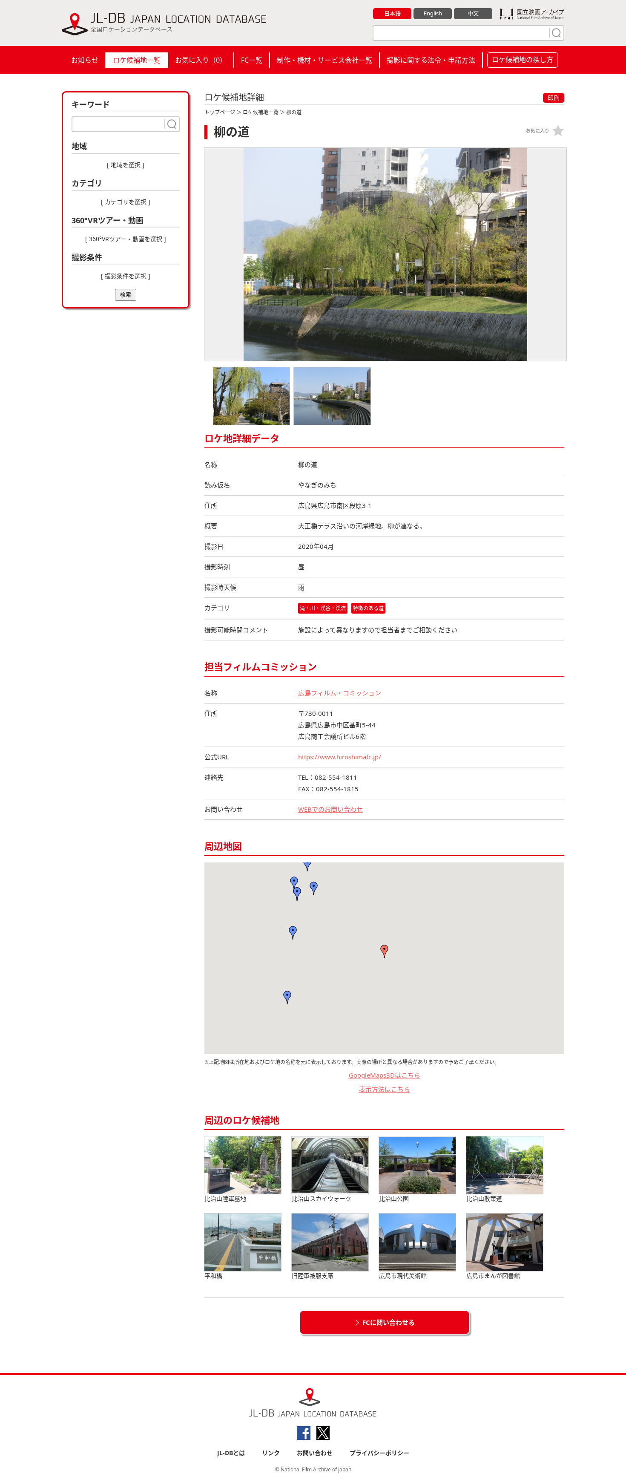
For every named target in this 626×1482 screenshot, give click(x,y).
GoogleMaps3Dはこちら (384, 1075)
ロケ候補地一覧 (137, 60)
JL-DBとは (231, 1453)
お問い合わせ (315, 1453)
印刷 (554, 98)
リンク (271, 1453)
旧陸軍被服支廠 (312, 1276)
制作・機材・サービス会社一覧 (324, 60)
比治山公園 (394, 1198)
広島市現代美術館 (403, 1276)
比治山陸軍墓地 (225, 1198)
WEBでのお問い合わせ (330, 809)
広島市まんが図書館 (493, 1276)
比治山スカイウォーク (321, 1198)
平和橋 (213, 1276)
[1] (555, 33)
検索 (125, 294)
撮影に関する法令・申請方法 (431, 60)
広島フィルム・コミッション (339, 693)
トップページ (219, 112)
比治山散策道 (484, 1198)
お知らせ (84, 60)
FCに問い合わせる (388, 1322)
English (433, 13)
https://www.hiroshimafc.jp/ (339, 757)
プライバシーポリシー (379, 1453)
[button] (293, 933)
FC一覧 (251, 60)
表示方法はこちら (384, 1089)
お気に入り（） (201, 60)
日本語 (392, 13)
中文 (473, 13)
